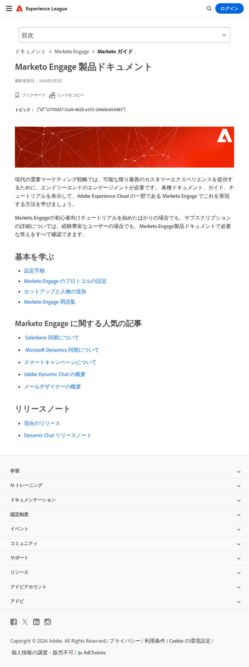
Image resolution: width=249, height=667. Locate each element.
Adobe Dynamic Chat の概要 (55, 374)
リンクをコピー (70, 95)
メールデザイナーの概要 (52, 386)
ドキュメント (30, 51)
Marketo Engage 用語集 (50, 301)
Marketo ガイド (115, 51)
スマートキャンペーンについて (60, 362)
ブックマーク (33, 95)
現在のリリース (42, 423)
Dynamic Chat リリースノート (58, 435)
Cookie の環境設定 (190, 640)
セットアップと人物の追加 (55, 291)
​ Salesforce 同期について (51, 337)
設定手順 (34, 270)
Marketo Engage (71, 51)
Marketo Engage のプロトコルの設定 (65, 281)
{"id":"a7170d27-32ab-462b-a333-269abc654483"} (81, 109)
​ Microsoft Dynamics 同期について (61, 349)
